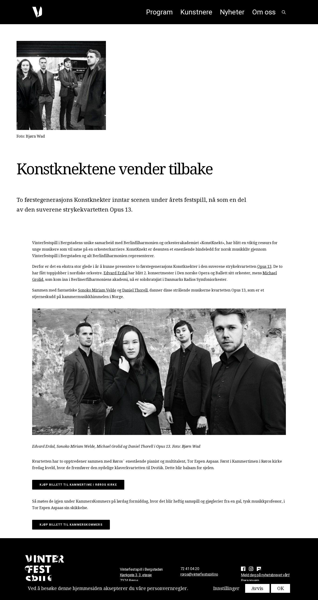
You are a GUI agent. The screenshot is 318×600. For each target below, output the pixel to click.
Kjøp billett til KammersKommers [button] (71, 524)
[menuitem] (159, 12)
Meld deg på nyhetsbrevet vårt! (265, 575)
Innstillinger (226, 588)
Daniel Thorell (135, 290)
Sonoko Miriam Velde (97, 290)
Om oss (264, 12)
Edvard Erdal (115, 273)
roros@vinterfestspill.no (199, 574)
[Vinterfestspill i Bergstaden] (37, 12)
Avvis (257, 588)
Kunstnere (196, 12)
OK (280, 588)
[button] (284, 12)
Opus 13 (264, 266)
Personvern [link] (250, 580)
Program (159, 12)
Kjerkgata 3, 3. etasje (136, 575)
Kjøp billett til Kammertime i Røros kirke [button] (78, 484)
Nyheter (232, 12)
